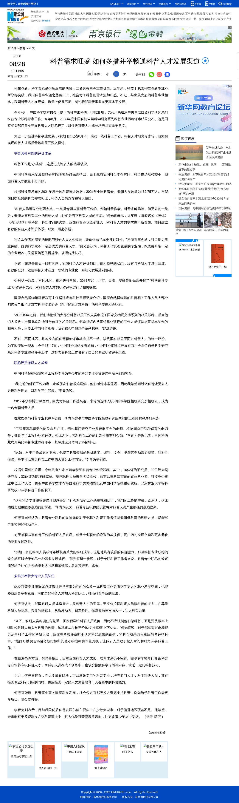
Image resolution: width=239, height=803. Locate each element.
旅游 (148, 19)
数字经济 (96, 19)
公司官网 (36, 16)
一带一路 (196, 19)
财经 (94, 13)
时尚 (176, 19)
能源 (154, 19)
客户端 (198, 3)
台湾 (112, 13)
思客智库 (121, 13)
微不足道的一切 (48, 768)
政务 (211, 13)
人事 (83, 13)
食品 (69, 19)
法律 (217, 13)
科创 (152, 13)
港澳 (106, 13)
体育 (164, 13)
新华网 (11, 48)
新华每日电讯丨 (188, 189)
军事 (187, 13)
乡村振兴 (118, 19)
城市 (143, 19)
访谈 (193, 13)
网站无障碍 (180, 3)
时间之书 (127, 751)
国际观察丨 (186, 208)
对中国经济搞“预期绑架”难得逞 (212, 208)
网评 (100, 13)
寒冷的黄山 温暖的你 (216, 229)
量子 (158, 13)
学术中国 (107, 19)
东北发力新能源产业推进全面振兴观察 (218, 152)
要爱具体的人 (154, 751)
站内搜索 (227, 3)
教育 (140, 13)
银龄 (126, 19)
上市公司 (215, 19)
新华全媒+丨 (186, 164)
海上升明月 (101, 768)
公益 (188, 19)
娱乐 (171, 19)
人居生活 (77, 19)
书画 (176, 13)
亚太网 (206, 19)
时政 (77, 13)
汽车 (63, 19)
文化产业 (226, 19)
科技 (146, 13)
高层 (71, 13)
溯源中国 (135, 19)
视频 (199, 13)
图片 (205, 13)
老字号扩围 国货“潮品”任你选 (213, 184)
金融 (57, 19)
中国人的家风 (74, 751)
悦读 (182, 19)
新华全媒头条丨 (216, 147)
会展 (160, 19)
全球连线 (132, 13)
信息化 (87, 19)
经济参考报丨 (187, 184)
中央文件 (226, 13)
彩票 (165, 19)
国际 (88, 13)
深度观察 (188, 138)
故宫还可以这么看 (21, 756)
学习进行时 (61, 13)
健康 (181, 13)
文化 (170, 13)
